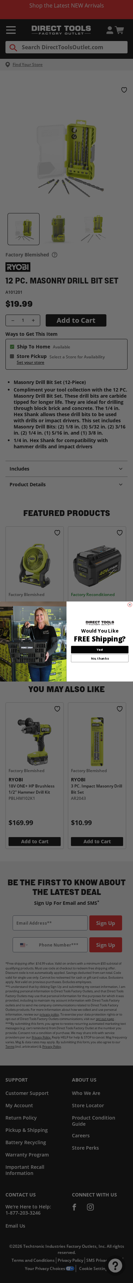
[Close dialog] (130, 605)
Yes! (100, 649)
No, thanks (99, 658)
